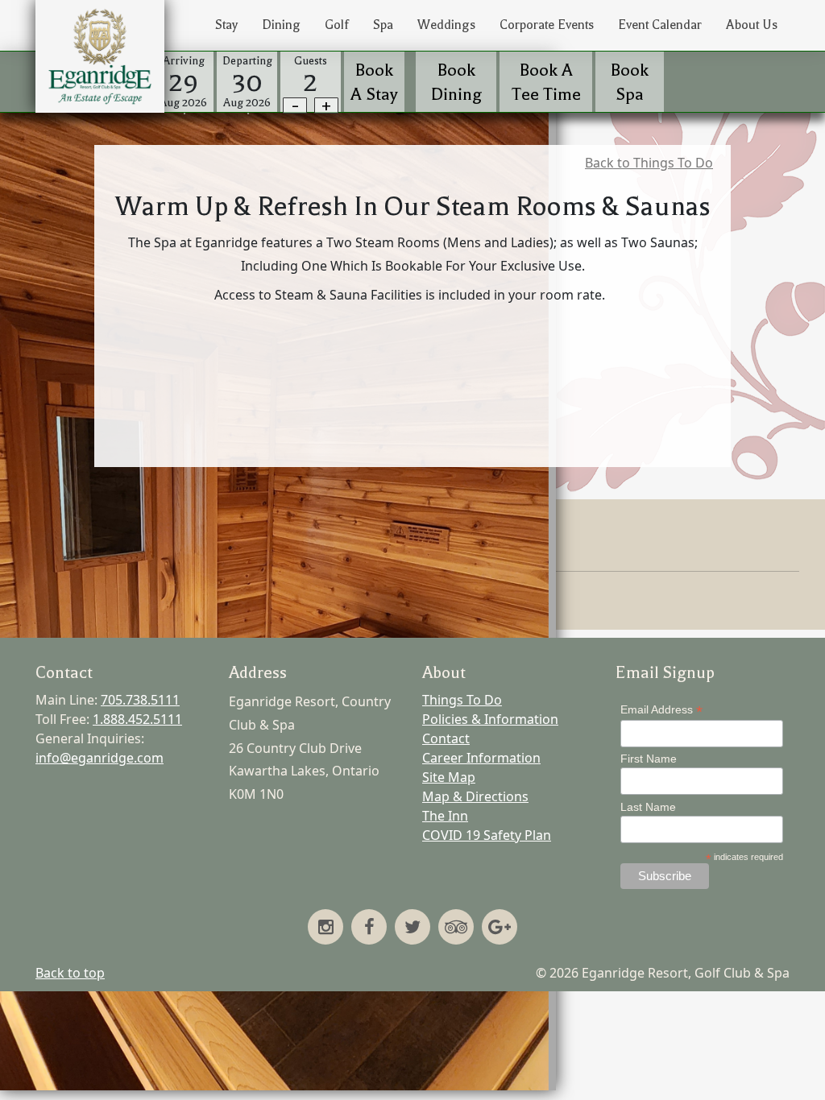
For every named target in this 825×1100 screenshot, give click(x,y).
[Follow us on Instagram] (325, 928)
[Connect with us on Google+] (499, 928)
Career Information (481, 758)
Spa (383, 25)
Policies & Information (490, 719)
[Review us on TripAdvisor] (456, 928)
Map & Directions (475, 796)
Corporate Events (547, 25)
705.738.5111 (140, 700)
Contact (446, 738)
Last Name (648, 806)
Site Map (448, 777)
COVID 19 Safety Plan (486, 835)
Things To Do (462, 700)
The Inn (445, 816)
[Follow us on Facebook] (369, 928)
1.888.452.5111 (137, 719)
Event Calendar (660, 25)
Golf (337, 25)
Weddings (446, 25)
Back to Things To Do (649, 163)
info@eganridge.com (99, 758)
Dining (281, 25)
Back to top (70, 973)
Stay (226, 25)
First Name (648, 758)
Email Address (661, 709)
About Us (751, 25)
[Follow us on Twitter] (412, 928)
